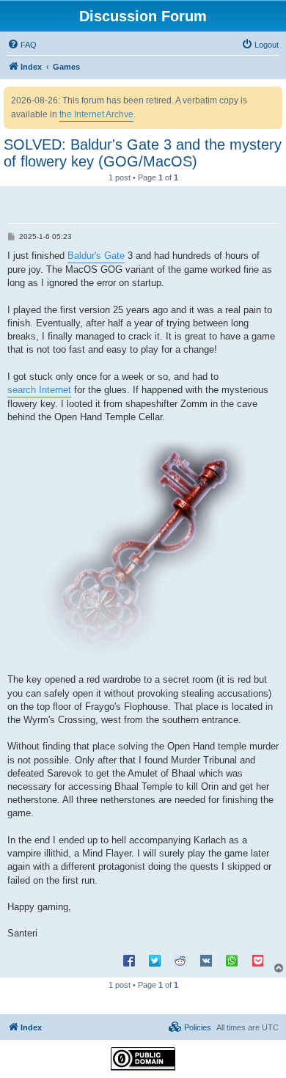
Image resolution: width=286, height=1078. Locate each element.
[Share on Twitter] (154, 960)
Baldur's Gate (96, 255)
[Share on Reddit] (180, 960)
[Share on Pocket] (257, 960)
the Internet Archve (96, 114)
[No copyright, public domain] (143, 1059)
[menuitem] (22, 45)
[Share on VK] (206, 960)
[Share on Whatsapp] (231, 960)
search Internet (39, 389)
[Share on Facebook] (129, 960)
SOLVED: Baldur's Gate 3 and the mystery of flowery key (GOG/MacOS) (143, 152)
